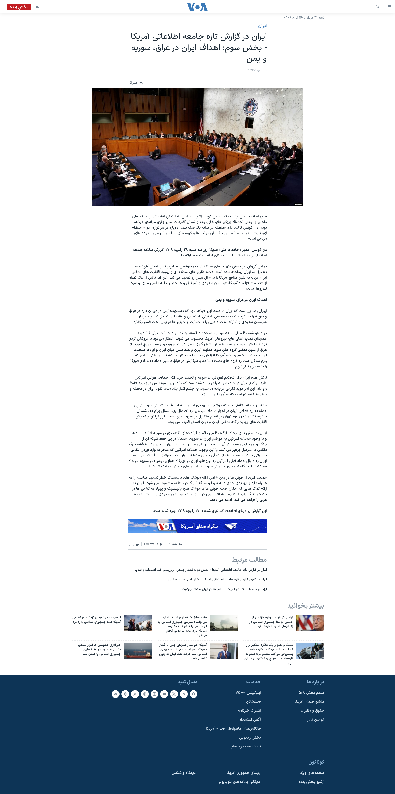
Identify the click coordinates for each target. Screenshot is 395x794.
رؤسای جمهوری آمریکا (243, 773)
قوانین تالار (315, 720)
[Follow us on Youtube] (164, 694)
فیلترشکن (253, 702)
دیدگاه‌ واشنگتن (183, 773)
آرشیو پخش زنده (311, 782)
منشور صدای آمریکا (309, 702)
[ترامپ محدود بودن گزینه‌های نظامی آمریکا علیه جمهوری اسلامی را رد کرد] (138, 623)
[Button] (135, 82)
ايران (262, 26)
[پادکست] (125, 694)
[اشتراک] (115, 694)
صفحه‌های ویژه (312, 773)
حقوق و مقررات (312, 711)
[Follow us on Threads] (145, 694)
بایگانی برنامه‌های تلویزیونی (238, 782)
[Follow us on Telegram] (184, 694)
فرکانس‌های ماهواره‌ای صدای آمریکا (233, 728)
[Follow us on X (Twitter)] (174, 694)
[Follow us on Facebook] (194, 694)
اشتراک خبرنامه (249, 711)
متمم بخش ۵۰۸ (311, 693)
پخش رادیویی (250, 738)
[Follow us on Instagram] (154, 694)
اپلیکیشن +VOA (248, 693)
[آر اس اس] (135, 694)
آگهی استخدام (250, 720)
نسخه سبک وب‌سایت (244, 747)
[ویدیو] (37, 7)
